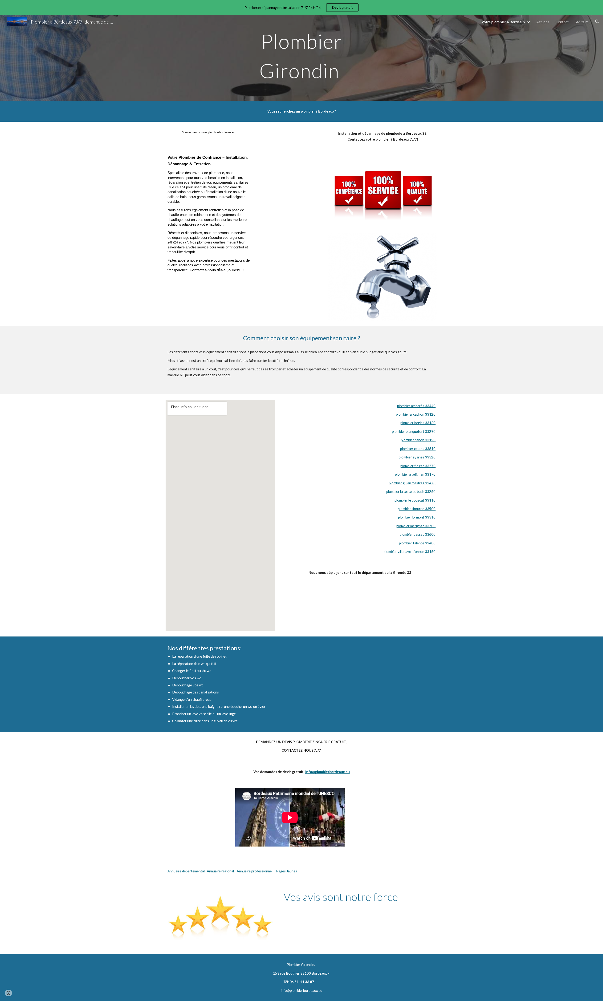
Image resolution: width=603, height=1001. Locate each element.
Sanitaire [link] (582, 22)
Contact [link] (562, 22)
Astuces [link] (542, 22)
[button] (597, 21)
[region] (301, 7)
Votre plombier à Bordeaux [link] (503, 22)
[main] (301, 58)
